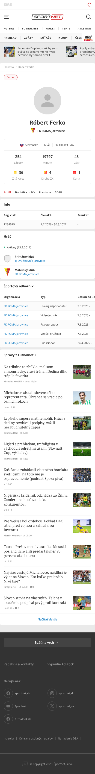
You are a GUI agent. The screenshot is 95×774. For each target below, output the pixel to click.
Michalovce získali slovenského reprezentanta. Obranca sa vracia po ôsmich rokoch (33, 397)
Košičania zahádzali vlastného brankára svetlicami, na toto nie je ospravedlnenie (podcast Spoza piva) (36, 474)
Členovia (9, 67)
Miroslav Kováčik (13, 381)
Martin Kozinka (12, 535)
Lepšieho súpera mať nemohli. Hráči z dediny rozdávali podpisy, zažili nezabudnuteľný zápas (34, 423)
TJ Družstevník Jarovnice (30, 261)
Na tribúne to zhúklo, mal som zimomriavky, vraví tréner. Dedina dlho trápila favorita (35, 371)
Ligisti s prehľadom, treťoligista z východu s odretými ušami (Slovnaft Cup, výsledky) (33, 448)
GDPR (58, 192)
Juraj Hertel (10, 586)
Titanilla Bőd (11, 432)
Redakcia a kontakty (19, 664)
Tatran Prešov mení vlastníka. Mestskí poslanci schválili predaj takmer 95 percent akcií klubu (35, 551)
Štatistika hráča (25, 192)
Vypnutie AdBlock (61, 664)
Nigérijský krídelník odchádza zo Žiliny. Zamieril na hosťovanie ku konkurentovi (36, 499)
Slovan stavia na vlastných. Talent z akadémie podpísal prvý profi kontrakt (35, 600)
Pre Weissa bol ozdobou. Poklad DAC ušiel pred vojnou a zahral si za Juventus (33, 525)
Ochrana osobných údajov (36, 738)
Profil (7, 192)
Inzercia (9, 738)
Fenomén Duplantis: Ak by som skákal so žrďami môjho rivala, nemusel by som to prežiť (37, 52)
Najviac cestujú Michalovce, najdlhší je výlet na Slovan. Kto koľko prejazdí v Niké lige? (35, 577)
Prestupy (45, 192)
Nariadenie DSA (68, 738)
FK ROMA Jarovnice (51, 131)
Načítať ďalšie (47, 619)
